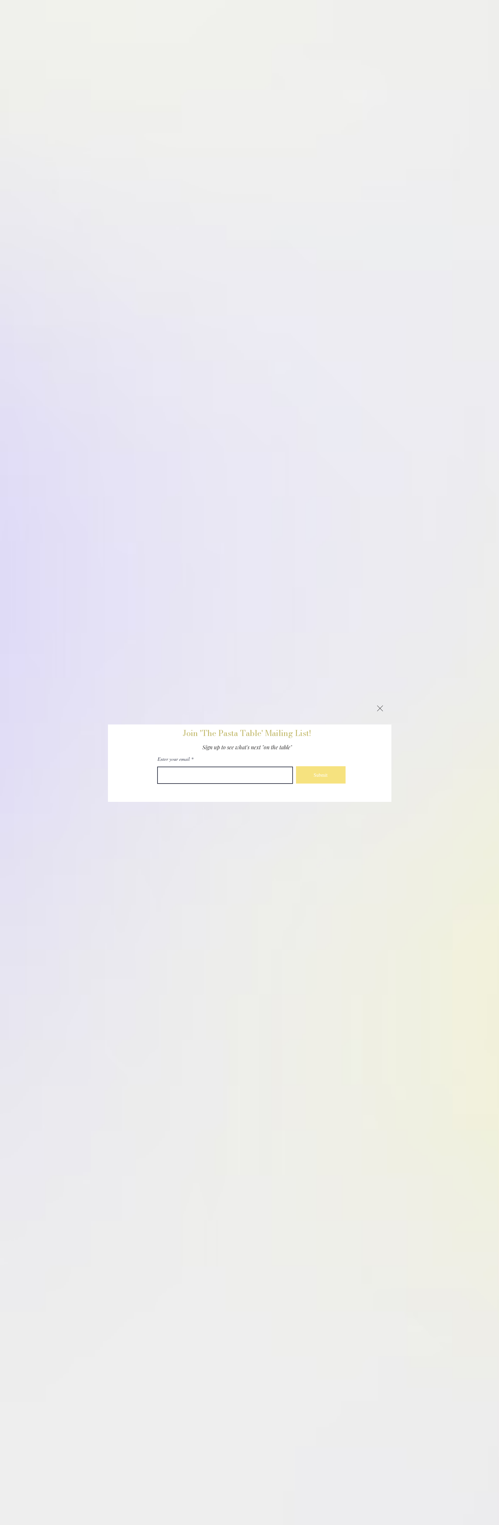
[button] (380, 708)
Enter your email (174, 759)
